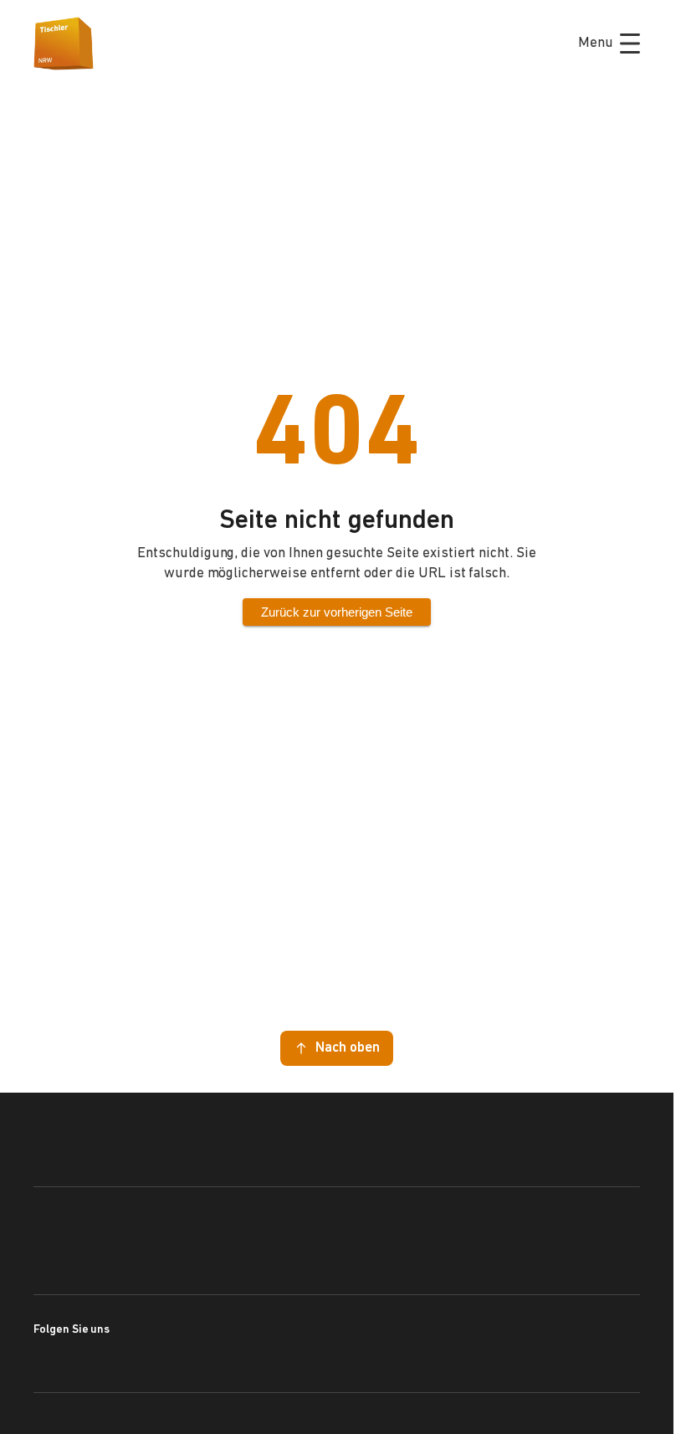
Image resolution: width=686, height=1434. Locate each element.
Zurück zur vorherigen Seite (336, 612)
